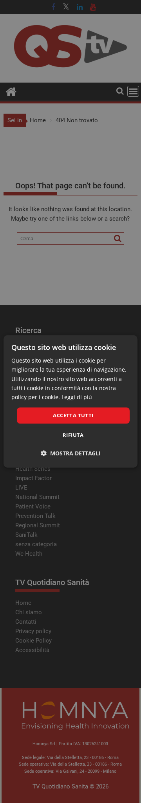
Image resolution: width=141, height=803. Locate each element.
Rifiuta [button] (73, 435)
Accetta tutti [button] (73, 415)
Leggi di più (76, 397)
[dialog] (70, 401)
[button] (71, 453)
